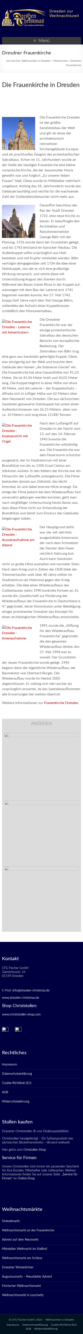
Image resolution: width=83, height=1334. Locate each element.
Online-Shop (26, 1178)
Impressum (9, 1064)
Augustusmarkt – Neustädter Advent (27, 1276)
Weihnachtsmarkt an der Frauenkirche (28, 1230)
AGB (5, 1092)
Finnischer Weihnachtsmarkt (21, 1286)
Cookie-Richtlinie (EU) (16, 1083)
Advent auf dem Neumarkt (20, 1239)
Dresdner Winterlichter (17, 1267)
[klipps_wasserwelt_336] (41, 735)
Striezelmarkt (11, 1221)
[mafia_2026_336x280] (41, 868)
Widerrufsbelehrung (15, 1101)
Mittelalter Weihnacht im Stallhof (24, 1249)
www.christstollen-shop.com (21, 1014)
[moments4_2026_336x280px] (41, 802)
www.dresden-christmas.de (20, 997)
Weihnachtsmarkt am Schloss (22, 1258)
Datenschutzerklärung (17, 1073)
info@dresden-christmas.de (30, 990)
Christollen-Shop (34, 1149)
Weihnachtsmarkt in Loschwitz (23, 1295)
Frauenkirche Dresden (61, 703)
